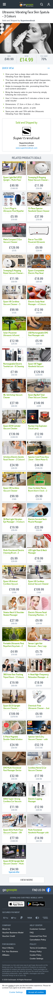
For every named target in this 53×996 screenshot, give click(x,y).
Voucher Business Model (12, 932)
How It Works (8, 948)
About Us (6, 929)
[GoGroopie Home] (26, 4)
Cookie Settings (36, 958)
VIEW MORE (26, 880)
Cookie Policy (35, 955)
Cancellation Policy (38, 940)
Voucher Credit (8, 936)
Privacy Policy (36, 951)
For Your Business (10, 951)
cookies (11, 986)
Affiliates (5, 955)
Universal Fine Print (38, 936)
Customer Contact (37, 929)
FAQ (32, 932)
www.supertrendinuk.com (26, 148)
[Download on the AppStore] (16, 904)
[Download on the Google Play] (36, 904)
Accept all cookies (36, 992)
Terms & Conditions (38, 948)
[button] (41, 4)
